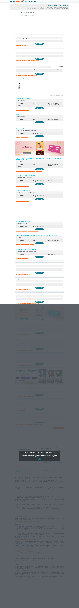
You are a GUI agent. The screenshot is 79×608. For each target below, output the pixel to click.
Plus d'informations (39, 43)
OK (39, 459)
